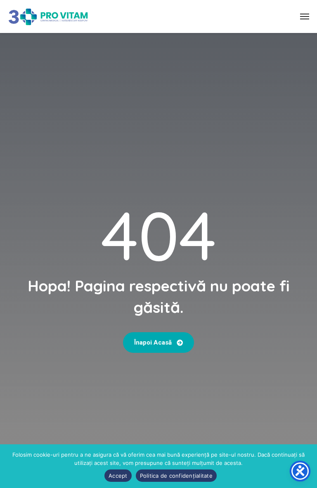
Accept (118, 475)
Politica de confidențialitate (176, 475)
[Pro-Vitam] (48, 16)
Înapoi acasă (153, 342)
